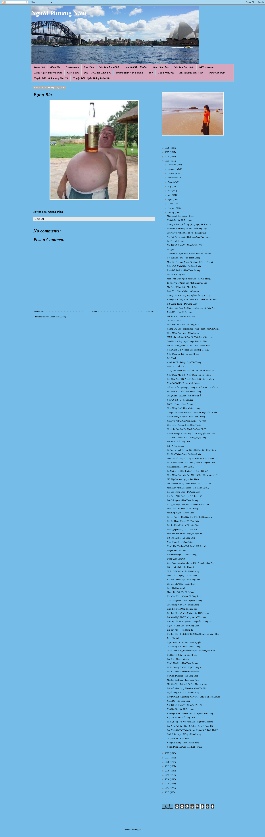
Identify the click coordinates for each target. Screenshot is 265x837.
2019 (167, 766)
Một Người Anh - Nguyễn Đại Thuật (183, 479)
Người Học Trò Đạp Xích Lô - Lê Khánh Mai (187, 546)
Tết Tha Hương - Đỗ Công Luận (181, 538)
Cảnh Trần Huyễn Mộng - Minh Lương (184, 734)
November (172, 169)
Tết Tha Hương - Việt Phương (180, 404)
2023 (167, 161)
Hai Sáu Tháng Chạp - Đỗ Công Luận (183, 492)
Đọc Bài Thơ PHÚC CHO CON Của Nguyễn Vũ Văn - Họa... (194, 634)
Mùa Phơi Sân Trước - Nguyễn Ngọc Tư (184, 534)
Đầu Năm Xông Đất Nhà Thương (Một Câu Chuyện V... (191, 379)
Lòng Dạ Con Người (176, 588)
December (172, 165)
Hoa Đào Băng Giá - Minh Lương (181, 554)
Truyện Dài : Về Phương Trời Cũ (51, 78)
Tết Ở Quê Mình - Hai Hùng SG (181, 567)
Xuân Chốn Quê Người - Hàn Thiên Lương (186, 417)
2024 (167, 156)
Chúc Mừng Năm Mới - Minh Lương (183, 333)
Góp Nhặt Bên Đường (136, 67)
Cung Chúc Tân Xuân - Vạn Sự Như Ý (184, 396)
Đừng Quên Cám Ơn (176, 559)
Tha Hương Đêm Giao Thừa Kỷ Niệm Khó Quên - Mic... (192, 463)
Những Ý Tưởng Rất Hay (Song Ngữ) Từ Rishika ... (190, 224)
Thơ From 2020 (166, 72)
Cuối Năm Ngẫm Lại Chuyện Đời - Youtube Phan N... (190, 563)
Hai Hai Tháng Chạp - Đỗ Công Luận (183, 580)
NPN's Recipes (206, 67)
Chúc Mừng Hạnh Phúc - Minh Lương (183, 408)
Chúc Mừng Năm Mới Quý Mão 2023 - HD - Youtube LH (192, 475)
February (172, 208)
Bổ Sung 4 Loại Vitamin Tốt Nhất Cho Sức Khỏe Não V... (192, 450)
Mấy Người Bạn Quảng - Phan (180, 216)
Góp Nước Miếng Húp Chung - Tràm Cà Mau (187, 341)
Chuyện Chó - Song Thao (178, 738)
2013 (167, 792)
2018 (167, 771)
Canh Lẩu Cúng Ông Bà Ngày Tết (182, 609)
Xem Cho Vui (173, 638)
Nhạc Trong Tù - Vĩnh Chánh (180, 542)
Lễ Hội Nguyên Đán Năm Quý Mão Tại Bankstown (189, 517)
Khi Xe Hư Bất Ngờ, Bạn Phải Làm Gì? (184, 496)
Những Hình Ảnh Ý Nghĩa (129, 72)
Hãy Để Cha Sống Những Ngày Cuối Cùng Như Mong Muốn (193, 697)
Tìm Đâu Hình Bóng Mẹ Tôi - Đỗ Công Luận (187, 228)
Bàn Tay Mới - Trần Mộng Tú (180, 630)
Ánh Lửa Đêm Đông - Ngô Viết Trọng (184, 362)
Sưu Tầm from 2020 (109, 67)
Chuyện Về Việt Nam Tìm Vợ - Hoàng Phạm (186, 233)
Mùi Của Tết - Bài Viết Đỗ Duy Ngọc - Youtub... (188, 684)
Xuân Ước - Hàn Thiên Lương (180, 312)
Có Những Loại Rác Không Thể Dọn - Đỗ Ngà (187, 471)
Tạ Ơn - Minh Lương (176, 241)
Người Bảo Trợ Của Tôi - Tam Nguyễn (184, 642)
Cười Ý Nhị (73, 72)
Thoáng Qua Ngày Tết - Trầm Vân (182, 529)
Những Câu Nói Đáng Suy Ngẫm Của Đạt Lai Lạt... (189, 295)
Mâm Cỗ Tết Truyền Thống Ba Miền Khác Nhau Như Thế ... (193, 458)
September (172, 178)
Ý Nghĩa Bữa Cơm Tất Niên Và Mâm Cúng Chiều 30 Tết (192, 412)
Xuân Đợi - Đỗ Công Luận (178, 701)
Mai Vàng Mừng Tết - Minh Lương (182, 287)
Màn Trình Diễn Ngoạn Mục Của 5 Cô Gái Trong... (189, 279)
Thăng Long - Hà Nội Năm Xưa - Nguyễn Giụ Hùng (190, 722)
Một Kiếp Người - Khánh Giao (180, 513)
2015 (167, 783)
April (170, 199)
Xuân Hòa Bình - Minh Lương (180, 467)
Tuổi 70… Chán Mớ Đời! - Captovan (183, 291)
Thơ (151, 72)
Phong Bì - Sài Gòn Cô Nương (180, 592)
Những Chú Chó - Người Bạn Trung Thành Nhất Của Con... (193, 329)
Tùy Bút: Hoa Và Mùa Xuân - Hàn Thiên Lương (188, 613)
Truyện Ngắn (72, 67)
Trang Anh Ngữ (216, 72)
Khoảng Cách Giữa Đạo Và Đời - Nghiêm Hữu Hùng (190, 713)
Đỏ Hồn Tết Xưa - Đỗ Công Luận (182, 655)
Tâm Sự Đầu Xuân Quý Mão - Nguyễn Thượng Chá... (190, 621)
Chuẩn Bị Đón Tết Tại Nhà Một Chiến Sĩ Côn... (188, 429)
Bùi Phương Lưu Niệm (191, 72)
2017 (167, 775)
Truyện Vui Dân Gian (176, 550)
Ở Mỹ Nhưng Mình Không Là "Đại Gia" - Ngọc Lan (190, 337)
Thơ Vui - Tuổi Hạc (175, 366)
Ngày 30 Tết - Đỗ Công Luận (180, 400)
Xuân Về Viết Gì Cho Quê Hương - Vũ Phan (186, 421)
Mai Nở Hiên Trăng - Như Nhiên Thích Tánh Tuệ (189, 483)
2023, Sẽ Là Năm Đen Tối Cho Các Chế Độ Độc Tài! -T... (192, 370)
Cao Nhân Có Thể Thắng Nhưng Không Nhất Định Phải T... (193, 730)
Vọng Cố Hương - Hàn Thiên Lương (183, 743)
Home (94, 311)
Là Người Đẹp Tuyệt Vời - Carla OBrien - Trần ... (189, 504)
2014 (167, 788)
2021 (167, 758)
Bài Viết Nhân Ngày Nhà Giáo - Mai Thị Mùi (187, 688)
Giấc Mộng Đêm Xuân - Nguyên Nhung (184, 600)
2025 (167, 152)
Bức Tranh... (172, 358)
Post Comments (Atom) (55, 317)
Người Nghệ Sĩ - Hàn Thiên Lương (182, 663)
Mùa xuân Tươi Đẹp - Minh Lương (182, 508)
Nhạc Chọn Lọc (160, 67)
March (171, 204)
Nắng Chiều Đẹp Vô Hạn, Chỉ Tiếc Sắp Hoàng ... (188, 350)
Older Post (149, 311)
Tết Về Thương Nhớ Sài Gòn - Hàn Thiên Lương (188, 346)
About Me (55, 67)
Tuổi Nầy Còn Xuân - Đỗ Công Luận (183, 325)
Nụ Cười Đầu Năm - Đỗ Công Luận (182, 676)
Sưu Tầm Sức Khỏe (184, 67)
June (170, 191)
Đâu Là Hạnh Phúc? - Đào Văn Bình (183, 525)
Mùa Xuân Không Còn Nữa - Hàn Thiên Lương (188, 488)
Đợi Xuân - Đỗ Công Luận (178, 442)
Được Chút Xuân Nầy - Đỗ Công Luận (184, 266)
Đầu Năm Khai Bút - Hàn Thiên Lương (184, 391)
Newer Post (39, 311)
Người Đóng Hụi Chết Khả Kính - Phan (184, 747)
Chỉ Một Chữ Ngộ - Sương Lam (181, 584)
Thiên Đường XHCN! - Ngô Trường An (184, 667)
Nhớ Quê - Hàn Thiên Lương (179, 220)
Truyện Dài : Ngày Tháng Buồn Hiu (91, 78)
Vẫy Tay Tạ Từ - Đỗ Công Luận (181, 717)
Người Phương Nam (58, 13)
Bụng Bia (171, 249)
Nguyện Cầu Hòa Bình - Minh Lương (183, 383)
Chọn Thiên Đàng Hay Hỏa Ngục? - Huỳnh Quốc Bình (191, 651)
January (171, 212)
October (171, 173)
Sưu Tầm (89, 67)
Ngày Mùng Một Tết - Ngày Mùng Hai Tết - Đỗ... (189, 375)
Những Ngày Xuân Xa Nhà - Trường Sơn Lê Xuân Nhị (191, 308)
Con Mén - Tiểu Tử (175, 320)
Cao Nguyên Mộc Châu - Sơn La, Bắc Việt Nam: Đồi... (191, 726)
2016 (167, 779)
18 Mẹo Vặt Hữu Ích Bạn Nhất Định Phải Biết (187, 283)
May (170, 195)
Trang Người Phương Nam (48, 72)
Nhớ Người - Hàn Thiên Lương (180, 709)
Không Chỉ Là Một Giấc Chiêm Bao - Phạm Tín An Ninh (192, 299)
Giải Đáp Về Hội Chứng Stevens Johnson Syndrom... (190, 254)
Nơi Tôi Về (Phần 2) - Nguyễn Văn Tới (184, 245)
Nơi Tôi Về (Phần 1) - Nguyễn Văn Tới (184, 705)
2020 (167, 762)
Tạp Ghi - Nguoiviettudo (178, 659)
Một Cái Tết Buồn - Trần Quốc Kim (183, 680)
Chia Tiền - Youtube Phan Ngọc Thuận (184, 425)
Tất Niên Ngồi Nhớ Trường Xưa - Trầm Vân (186, 617)
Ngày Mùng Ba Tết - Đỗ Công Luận (183, 354)
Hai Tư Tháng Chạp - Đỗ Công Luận (183, 521)
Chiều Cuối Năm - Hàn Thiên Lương (183, 571)
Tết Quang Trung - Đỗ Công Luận (182, 304)
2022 (167, 753)
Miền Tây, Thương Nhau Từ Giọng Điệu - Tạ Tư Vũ (190, 262)
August (171, 182)
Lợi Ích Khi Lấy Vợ (175, 274)
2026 (167, 148)
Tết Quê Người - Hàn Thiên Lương (182, 500)
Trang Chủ (39, 67)
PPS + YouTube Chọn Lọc (97, 72)
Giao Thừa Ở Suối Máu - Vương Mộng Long (186, 437)
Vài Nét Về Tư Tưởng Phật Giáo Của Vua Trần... (188, 237)
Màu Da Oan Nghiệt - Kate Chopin (182, 575)
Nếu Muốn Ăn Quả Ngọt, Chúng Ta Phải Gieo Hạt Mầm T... (193, 387)
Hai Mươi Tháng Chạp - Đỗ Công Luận (184, 596)
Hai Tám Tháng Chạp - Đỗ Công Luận (184, 454)
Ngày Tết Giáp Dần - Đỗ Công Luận (183, 626)
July (170, 186)
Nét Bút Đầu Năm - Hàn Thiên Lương (183, 258)
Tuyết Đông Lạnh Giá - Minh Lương (183, 692)
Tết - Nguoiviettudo (175, 446)
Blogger (137, 829)
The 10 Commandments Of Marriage (183, 672)
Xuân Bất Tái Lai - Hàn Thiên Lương (183, 270)
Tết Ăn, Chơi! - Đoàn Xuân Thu (181, 316)
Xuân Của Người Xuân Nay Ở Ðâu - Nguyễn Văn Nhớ (191, 433)
